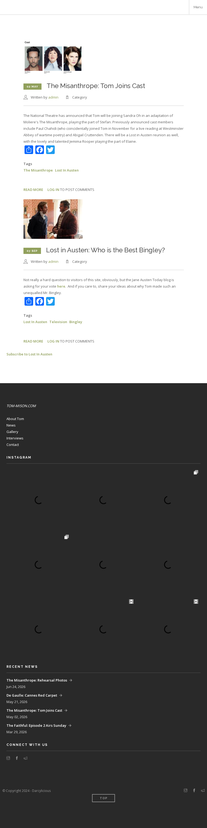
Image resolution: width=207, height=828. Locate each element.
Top (104, 798)
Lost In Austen (67, 170)
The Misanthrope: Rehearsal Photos (36, 680)
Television (58, 321)
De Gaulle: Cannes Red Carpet (31, 695)
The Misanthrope (38, 170)
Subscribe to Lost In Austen (29, 354)
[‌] (8, 758)
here (61, 286)
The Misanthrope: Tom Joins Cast (34, 710)
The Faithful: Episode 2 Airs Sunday (36, 725)
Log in (53, 189)
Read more (33, 189)
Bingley (75, 321)
